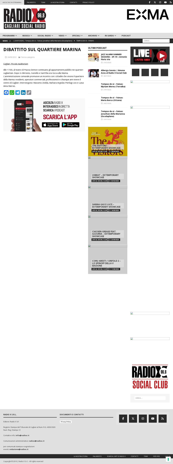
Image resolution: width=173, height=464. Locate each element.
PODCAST (126, 35)
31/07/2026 (107, 62)
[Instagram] (160, 2)
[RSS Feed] (170, 2)
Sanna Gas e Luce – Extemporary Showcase (106, 205)
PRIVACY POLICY (88, 2)
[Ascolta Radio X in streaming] (150, 63)
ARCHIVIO (92, 35)
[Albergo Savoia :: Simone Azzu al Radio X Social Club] (93, 73)
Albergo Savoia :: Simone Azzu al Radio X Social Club (114, 71)
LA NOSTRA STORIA (57, 2)
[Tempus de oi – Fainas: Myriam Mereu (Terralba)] (93, 87)
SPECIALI (76, 35)
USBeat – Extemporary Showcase (105, 176)
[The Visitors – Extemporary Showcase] (107, 141)
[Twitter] (154, 2)
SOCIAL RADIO (44, 35)
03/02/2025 (115, 181)
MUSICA (26, 35)
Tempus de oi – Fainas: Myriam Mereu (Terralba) (113, 85)
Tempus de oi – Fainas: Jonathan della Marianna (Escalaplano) (113, 113)
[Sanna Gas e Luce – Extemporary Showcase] (107, 200)
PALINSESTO (31, 2)
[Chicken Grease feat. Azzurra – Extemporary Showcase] (107, 229)
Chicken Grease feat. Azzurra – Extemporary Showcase (106, 234)
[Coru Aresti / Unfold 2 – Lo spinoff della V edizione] (107, 259)
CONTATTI (73, 2)
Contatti (134, 456)
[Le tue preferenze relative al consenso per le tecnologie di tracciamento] (168, 459)
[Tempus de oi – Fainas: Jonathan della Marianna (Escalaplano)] (93, 114)
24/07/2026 (107, 103)
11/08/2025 (115, 269)
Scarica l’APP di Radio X (116, 456)
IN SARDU (109, 35)
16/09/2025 (115, 210)
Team (146, 456)
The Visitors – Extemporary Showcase (106, 147)
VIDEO (61, 35)
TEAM (43, 2)
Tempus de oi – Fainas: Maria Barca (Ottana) (112, 98)
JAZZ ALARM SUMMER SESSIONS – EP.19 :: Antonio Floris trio (114, 57)
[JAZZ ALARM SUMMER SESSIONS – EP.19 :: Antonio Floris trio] (93, 57)
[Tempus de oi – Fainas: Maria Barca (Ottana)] (93, 100)
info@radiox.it (22, 435)
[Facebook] (149, 2)
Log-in (167, 456)
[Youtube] (165, 2)
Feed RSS (156, 456)
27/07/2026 (107, 90)
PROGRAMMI (9, 35)
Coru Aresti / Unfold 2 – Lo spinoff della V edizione (106, 263)
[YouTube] (164, 72)
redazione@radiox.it (18, 449)
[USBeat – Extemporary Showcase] (107, 171)
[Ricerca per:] (156, 40)
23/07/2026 (107, 119)
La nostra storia (80, 456)
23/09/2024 (115, 240)
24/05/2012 (12, 57)
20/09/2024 (115, 151)
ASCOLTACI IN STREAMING (12, 2)
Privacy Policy (66, 422)
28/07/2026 (107, 76)
